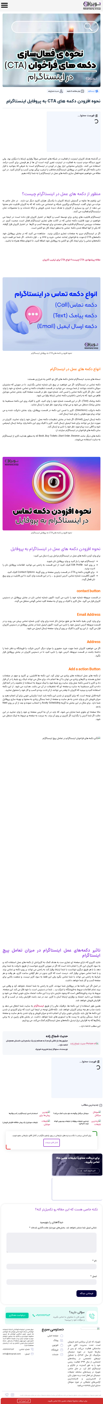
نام (94, 1261)
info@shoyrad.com (12, 1354)
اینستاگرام (91, 91)
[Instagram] (12, 1395)
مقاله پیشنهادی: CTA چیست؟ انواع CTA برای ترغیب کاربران (71, 260)
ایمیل (93, 1276)
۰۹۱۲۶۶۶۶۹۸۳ (8, 1349)
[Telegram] (6, 1395)
